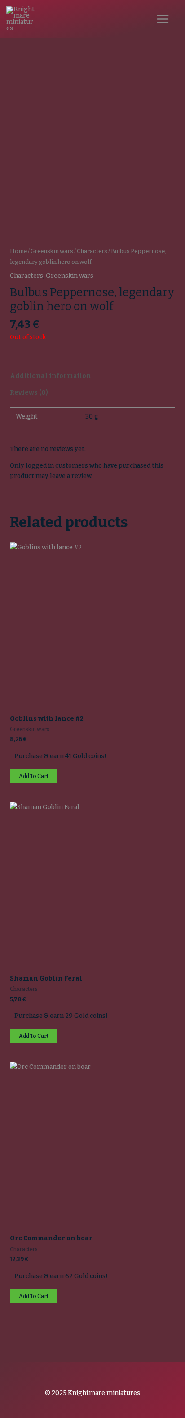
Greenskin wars (52, 251)
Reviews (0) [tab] (29, 392)
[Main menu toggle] (162, 19)
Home (18, 251)
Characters (92, 251)
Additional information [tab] (50, 376)
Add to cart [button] (33, 776)
